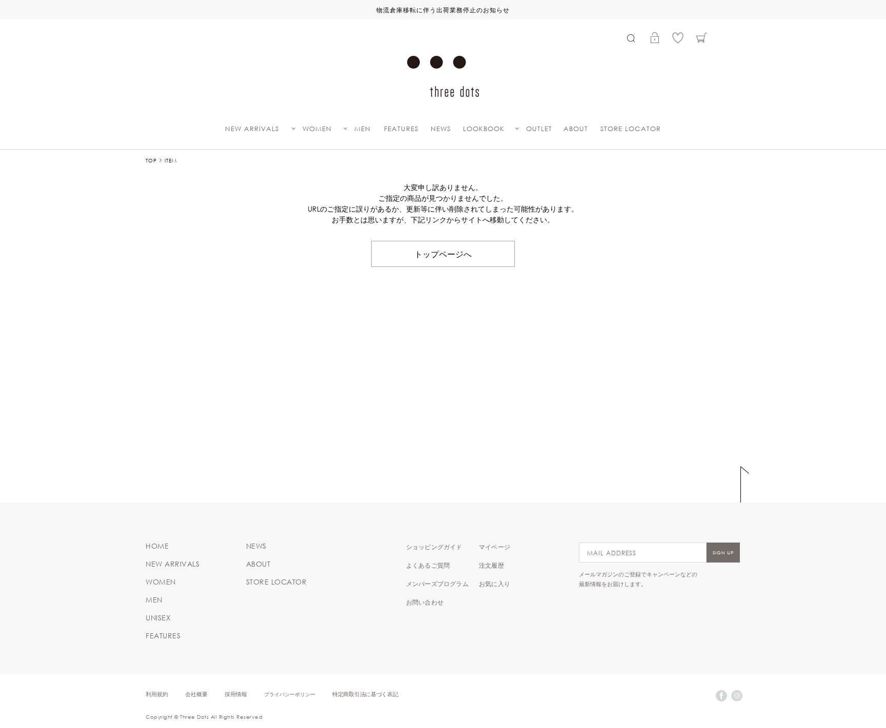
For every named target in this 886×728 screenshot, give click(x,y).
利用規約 (157, 694)
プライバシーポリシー (289, 694)
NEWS (441, 129)
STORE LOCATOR (630, 129)
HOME (157, 546)
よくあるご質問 (428, 565)
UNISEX (158, 618)
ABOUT (575, 129)
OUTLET (539, 129)
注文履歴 (491, 565)
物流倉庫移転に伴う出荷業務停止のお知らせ (443, 9)
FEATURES (401, 129)
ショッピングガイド (434, 546)
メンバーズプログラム (437, 583)
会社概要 (196, 694)
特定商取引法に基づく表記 (365, 694)
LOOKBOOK (484, 129)
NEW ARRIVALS (252, 129)
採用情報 (236, 694)
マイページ (494, 546)
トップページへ (443, 253)
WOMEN (317, 129)
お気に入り (494, 583)
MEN (362, 129)
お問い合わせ (425, 602)
